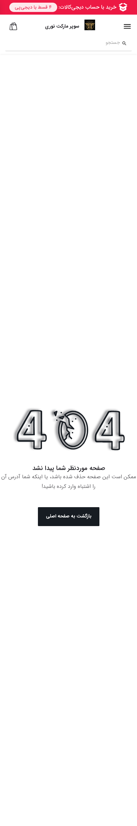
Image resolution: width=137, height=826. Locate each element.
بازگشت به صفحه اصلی (68, 516)
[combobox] (62, 43)
